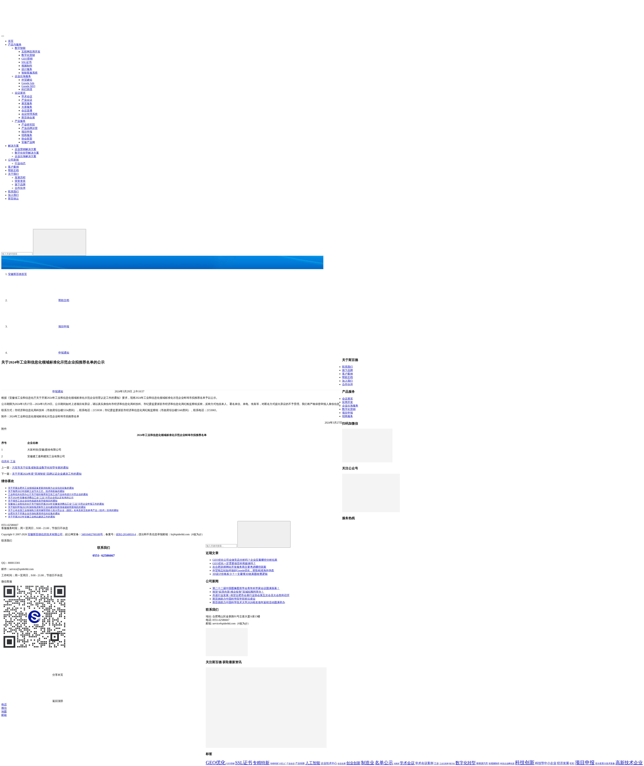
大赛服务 (26, 107)
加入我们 (13, 195)
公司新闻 (13, 159)
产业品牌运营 (29, 128)
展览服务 (26, 103)
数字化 (452, 763)
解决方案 (13, 145)
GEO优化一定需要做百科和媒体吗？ (234, 563)
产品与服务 (14, 44)
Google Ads (27, 83)
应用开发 (347, 402)
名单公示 (384, 762)
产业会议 (26, 99)
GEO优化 (216, 762)
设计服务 (26, 69)
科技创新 (524, 762)
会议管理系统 (29, 114)
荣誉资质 (20, 181)
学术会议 (26, 96)
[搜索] (26, 227)
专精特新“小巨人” (278, 763)
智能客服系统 (29, 72)
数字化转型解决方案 (27, 152)
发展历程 (20, 177)
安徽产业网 (28, 142)
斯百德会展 (28, 117)
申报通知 (57, 391)
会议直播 (26, 110)
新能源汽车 (482, 763)
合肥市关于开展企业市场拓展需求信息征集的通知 (34, 513)
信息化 (5, 461)
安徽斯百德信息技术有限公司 (45, 534)
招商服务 (26, 135)
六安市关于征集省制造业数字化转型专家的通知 (40, 467)
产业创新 (300, 763)
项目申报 (26, 131)
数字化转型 (465, 763)
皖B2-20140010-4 (126, 534)
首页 (10, 41)
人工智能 (312, 763)
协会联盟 (26, 138)
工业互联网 (444, 763)
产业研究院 (28, 124)
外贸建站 (26, 79)
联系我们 (13, 191)
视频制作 (26, 65)
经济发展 (563, 763)
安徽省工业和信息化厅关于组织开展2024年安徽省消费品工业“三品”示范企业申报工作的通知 (56, 504)
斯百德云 (13, 198)
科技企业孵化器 (507, 763)
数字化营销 (28, 55)
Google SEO (28, 86)
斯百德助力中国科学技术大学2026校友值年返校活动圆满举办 (248, 602)
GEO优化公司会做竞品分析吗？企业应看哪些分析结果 (244, 559)
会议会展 (342, 763)
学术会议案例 (424, 763)
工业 (12, 461)
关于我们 (13, 173)
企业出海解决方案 (25, 156)
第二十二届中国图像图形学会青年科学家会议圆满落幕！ (246, 588)
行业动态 (20, 163)
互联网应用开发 (30, 51)
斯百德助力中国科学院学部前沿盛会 (233, 598)
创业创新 (353, 763)
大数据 (396, 763)
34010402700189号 (92, 534)
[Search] (59, 242)
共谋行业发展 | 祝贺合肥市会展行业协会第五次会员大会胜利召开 (250, 595)
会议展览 (20, 92)
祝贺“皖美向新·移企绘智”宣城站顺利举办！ (238, 591)
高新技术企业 (629, 762)
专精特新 (261, 762)
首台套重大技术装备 (605, 763)
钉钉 (572, 763)
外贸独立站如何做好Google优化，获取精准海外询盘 (243, 570)
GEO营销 (27, 58)
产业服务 (20, 121)
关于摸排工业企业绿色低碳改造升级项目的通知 (32, 501)
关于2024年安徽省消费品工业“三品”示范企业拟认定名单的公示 (40, 497)
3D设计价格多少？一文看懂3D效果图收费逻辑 (239, 574)
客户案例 (13, 166)
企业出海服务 (23, 76)
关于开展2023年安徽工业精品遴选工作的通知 (31, 516)
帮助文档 (13, 170)
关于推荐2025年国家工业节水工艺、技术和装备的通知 (36, 491)
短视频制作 (494, 763)
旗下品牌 (20, 184)
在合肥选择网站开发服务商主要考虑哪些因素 (239, 566)
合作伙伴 (20, 188)
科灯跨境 (26, 89)
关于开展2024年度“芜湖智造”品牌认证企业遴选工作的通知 (47, 473)
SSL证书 (26, 62)
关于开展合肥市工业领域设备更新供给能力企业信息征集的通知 (41, 488)
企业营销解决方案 (25, 149)
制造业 (367, 762)
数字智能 (20, 48)
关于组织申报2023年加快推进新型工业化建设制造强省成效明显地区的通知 (47, 507)
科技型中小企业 (545, 763)
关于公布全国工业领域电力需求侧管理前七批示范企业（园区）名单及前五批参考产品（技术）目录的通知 (63, 510)
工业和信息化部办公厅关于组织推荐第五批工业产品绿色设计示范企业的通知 (48, 494)
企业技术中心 (329, 763)
